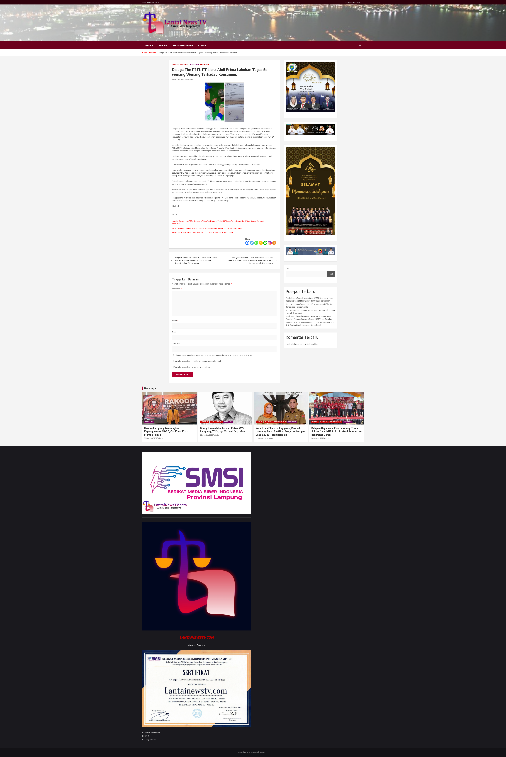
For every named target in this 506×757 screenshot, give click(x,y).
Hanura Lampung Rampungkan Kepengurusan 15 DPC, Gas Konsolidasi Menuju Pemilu (166, 431)
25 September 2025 (179, 79)
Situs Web (176, 344)
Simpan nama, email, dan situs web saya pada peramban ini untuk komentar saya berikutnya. (213, 355)
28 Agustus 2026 (206, 435)
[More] (274, 243)
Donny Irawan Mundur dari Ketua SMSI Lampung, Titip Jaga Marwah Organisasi (223, 429)
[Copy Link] (261, 243)
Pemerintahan (216, 422)
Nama (175, 320)
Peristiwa (194, 65)
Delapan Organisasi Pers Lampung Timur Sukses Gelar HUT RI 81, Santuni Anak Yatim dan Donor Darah (336, 431)
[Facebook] (247, 243)
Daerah (175, 65)
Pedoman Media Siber (183, 45)
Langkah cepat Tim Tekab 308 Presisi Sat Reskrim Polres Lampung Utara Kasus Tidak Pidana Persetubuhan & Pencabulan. (196, 260)
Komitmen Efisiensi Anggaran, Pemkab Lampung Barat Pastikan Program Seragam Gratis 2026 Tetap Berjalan (280, 431)
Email (174, 332)
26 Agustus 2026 (317, 438)
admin (190, 79)
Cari (287, 268)
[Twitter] (252, 243)
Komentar (177, 289)
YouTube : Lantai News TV (354, 2)
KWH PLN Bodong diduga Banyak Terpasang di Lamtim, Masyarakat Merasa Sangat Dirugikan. (207, 228)
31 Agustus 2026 (150, 438)
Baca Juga (150, 388)
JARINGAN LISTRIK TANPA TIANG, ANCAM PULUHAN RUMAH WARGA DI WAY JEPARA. (203, 233)
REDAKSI (202, 45)
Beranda (149, 45)
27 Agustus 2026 (262, 438)
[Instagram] (270, 243)
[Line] (265, 243)
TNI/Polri (204, 65)
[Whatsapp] (256, 243)
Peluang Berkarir (149, 739)
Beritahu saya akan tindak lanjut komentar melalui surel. (197, 361)
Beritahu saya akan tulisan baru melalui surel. (193, 367)
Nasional (163, 45)
